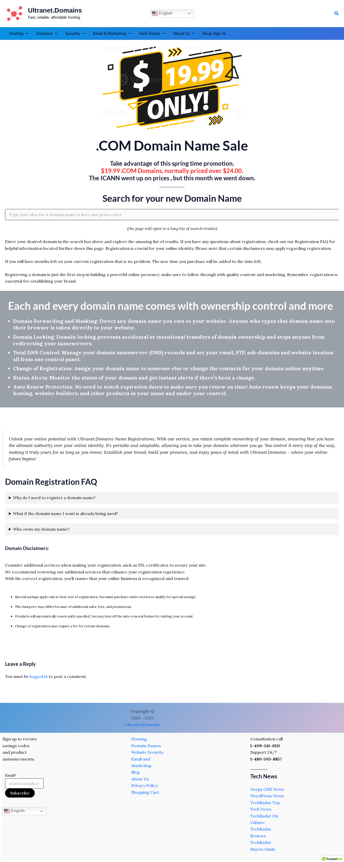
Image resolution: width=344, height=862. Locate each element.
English (165, 13)
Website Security (147, 752)
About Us (140, 778)
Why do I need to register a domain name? (54, 497)
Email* (10, 775)
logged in (39, 676)
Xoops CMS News (267, 789)
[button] (336, 13)
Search (323, 214)
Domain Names (146, 745)
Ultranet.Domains (55, 10)
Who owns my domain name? (41, 529)
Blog (135, 772)
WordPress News (267, 795)
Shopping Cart (145, 792)
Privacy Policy (144, 785)
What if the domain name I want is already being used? (65, 513)
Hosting (139, 738)
